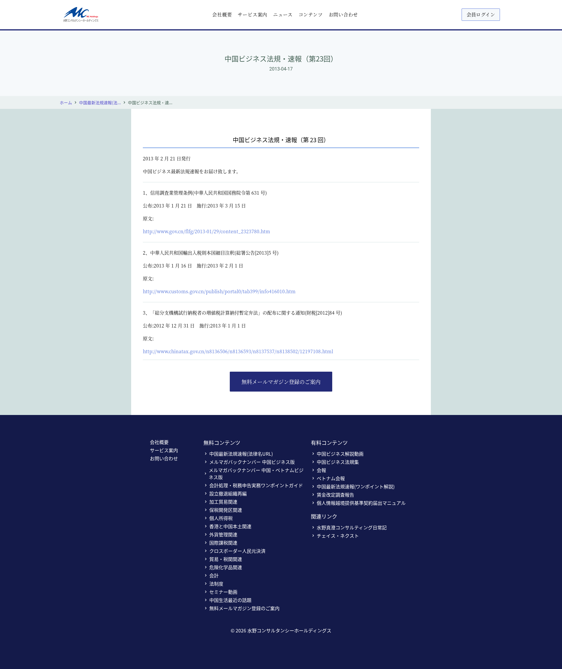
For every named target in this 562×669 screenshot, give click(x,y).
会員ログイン (481, 14)
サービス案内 (252, 14)
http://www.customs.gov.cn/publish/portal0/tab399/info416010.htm (219, 291)
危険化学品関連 (225, 567)
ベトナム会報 (331, 478)
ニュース (282, 14)
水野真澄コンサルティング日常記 (352, 527)
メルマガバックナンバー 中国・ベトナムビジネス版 (256, 473)
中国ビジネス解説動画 (340, 453)
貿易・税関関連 (225, 558)
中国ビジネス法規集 (338, 461)
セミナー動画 (223, 591)
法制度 (216, 583)
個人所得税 (221, 518)
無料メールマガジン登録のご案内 (281, 381)
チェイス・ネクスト (338, 535)
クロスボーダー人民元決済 (237, 550)
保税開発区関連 (225, 509)
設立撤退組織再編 (228, 493)
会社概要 (222, 14)
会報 (321, 470)
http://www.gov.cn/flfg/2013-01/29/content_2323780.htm (206, 231)
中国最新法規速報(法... (100, 102)
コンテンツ (311, 14)
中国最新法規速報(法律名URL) (241, 453)
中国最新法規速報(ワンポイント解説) (356, 486)
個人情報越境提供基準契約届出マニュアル (361, 502)
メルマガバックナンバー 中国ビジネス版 (252, 461)
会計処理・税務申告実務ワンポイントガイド (256, 485)
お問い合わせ (343, 14)
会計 (214, 575)
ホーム (66, 102)
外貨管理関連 (223, 534)
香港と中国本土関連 (230, 526)
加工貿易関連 (223, 501)
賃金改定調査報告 (335, 494)
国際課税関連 (223, 542)
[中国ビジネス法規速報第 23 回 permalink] (140, 134)
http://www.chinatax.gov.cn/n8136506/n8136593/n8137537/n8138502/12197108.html (238, 351)
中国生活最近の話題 (230, 599)
